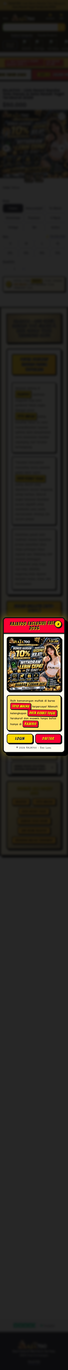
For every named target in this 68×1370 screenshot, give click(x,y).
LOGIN (20, 738)
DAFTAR (48, 738)
